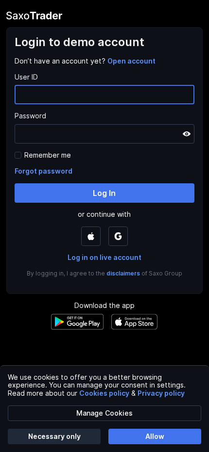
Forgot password (43, 171)
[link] (131, 61)
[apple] (91, 236)
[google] (118, 236)
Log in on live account (104, 257)
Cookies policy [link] (104, 393)
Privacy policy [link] (161, 393)
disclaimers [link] (123, 273)
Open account (131, 61)
